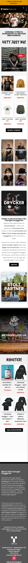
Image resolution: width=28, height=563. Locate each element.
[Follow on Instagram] (14, 558)
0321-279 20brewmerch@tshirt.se (14, 554)
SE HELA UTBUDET (14, 130)
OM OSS (14, 265)
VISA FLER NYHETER (14, 430)
